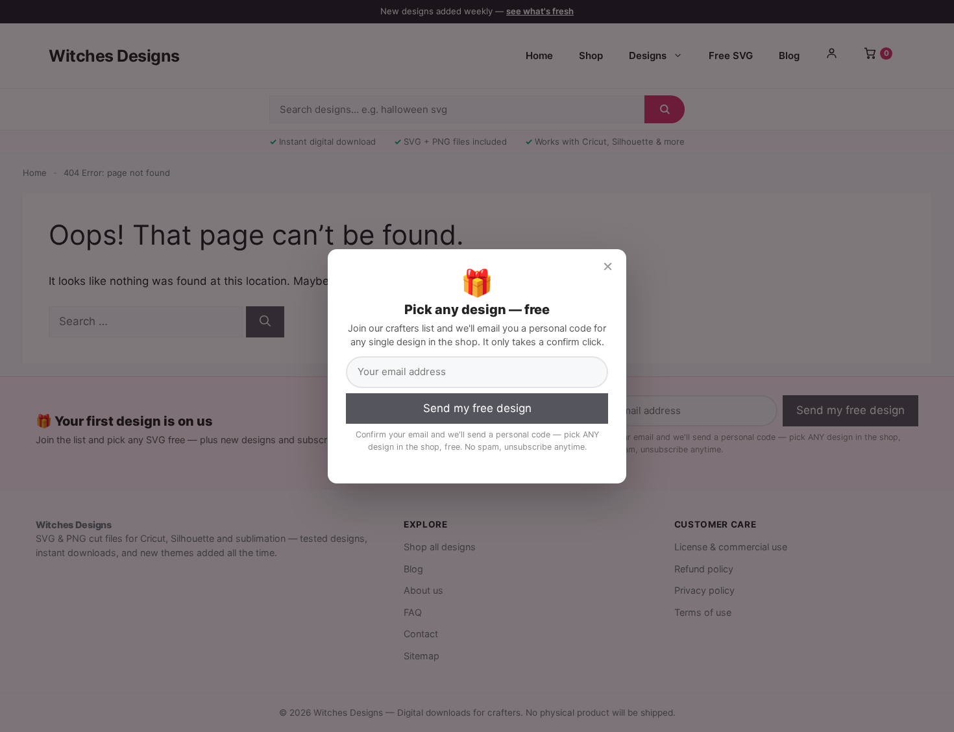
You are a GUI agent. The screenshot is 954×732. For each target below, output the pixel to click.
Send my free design (477, 408)
